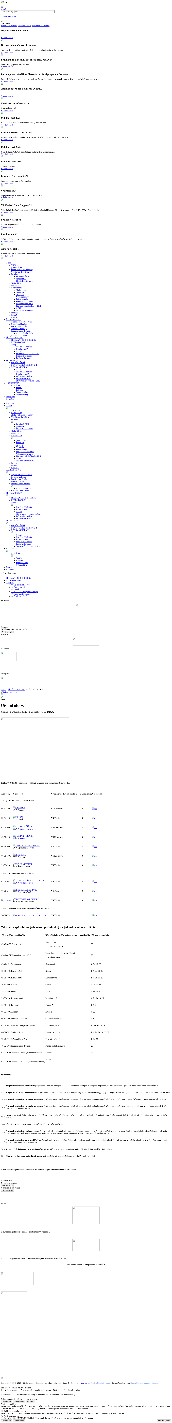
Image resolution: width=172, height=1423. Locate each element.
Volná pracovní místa (24, 304)
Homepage (10, 403)
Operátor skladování (24, 347)
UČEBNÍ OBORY (18, 342)
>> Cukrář (15, 589)
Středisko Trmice (24, 26)
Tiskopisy (20, 295)
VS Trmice (15, 265)
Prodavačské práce (23, 358)
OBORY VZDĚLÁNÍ (20, 367)
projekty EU (21, 279)
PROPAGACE (12, 521)
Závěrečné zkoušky (19, 329)
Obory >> (10, 582)
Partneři (14, 315)
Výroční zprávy (22, 297)
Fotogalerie (10, 567)
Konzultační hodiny (19, 324)
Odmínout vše (19, 1402)
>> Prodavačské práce (20, 596)
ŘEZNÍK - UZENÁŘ (24, 864)
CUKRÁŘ (19, 817)
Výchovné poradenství (20, 335)
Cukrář (19, 351)
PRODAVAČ (20, 855)
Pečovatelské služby (24, 356)
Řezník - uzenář (22, 374)
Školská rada (21, 290)
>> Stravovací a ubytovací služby (24, 592)
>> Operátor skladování (20, 585)
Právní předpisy (22, 299)
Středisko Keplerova (9, 26)
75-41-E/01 (7, 900)
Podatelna (15, 285)
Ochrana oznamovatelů (25, 310)
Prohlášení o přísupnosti (140, 1383)
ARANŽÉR (20, 808)
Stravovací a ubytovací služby (28, 354)
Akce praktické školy (24, 333)
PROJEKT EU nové (24, 281)
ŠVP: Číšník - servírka (24, 829)
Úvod (3, 690)
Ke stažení (10, 569)
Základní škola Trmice (40, 26)
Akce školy (15, 385)
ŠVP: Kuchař (20, 838)
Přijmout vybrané (164, 1421)
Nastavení (30, 1402)
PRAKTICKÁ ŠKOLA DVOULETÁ (30, 915)
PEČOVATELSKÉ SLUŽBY (27, 899)
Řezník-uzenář (22, 349)
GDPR (19, 308)
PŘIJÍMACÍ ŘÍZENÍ (14, 493)
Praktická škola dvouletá (20, 331)
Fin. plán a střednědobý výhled (28, 306)
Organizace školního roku (21, 322)
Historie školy (16, 267)
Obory (13, 344)
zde (95, 809)
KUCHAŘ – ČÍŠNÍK (24, 826)
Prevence (14, 313)
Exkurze (19, 390)
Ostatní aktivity (22, 394)
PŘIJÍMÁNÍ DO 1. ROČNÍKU (24, 340)
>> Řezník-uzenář (18, 587)
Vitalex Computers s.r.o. (100, 1383)
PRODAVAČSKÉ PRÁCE (26, 890)
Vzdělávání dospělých (20, 272)
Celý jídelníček (7, 1190)
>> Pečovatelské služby (20, 594)
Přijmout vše (6, 1402)
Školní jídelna (16, 283)
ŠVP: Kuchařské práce (24, 883)
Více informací (7, 38)
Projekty (14, 274)
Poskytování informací (25, 301)
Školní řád (20, 292)
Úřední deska (16, 288)
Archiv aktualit (7, 632)
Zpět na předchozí (10, 692)
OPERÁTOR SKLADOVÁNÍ (27, 845)
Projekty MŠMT (22, 276)
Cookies (154, 1383)
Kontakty (15, 317)
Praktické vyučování (19, 326)
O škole (9, 405)
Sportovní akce (22, 392)
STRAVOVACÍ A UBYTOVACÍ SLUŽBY (33, 880)
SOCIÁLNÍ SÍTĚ (18, 363)
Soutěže (19, 388)
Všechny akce (7, 1185)
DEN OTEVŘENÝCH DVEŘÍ (24, 365)
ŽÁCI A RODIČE (13, 470)
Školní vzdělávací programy (22, 270)
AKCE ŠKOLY (12, 548)
